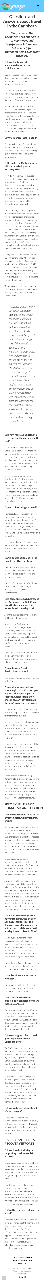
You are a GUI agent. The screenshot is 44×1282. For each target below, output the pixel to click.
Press (15, 1271)
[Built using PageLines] (4, 1278)
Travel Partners (22, 1274)
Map (24, 1268)
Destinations (16, 1268)
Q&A (30, 1268)
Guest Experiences (25, 1271)
